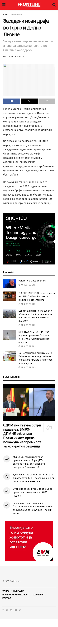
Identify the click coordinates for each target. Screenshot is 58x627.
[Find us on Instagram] (11, 610)
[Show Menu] (3, 5)
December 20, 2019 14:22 (15, 56)
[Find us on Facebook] (3, 610)
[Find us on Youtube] (16, 610)
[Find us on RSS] (20, 610)
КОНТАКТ (6, 598)
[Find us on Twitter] (7, 610)
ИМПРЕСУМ (18, 591)
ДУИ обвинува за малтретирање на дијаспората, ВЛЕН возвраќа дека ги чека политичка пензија (33, 478)
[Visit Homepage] (28, 5)
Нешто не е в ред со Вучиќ (32, 280)
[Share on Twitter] (29, 101)
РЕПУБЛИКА (16, 15)
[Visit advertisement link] (29, 541)
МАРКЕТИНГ (38, 595)
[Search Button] (54, 5)
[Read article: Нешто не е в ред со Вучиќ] (9, 283)
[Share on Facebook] (11, 101)
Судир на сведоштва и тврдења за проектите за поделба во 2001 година (33, 492)
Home (6, 15)
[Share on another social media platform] (47, 101)
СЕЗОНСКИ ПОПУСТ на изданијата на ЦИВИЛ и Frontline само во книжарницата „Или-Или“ (37, 296)
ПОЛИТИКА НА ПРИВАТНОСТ (15, 595)
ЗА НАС (5, 591)
